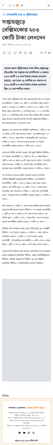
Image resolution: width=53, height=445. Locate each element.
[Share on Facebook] (4, 53)
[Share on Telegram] (20, 53)
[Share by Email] (30, 53)
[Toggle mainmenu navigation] (48, 5)
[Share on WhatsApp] (15, 53)
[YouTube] (24, 433)
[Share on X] (9, 53)
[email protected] (21, 420)
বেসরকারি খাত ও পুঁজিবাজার (21, 14)
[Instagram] (29, 433)
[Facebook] (20, 433)
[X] (33, 433)
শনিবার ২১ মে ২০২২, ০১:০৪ (15, 44)
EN (22, 5)
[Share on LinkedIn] (25, 53)
